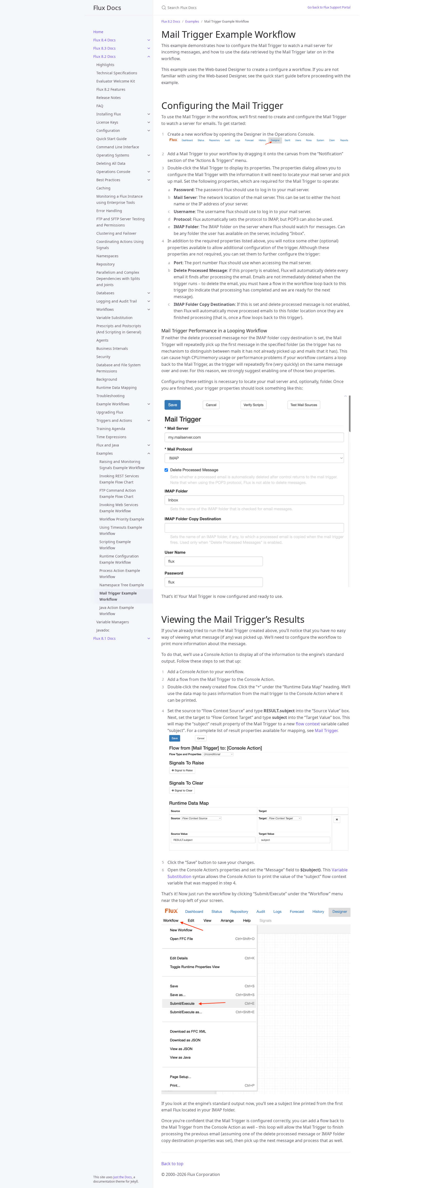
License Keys (107, 122)
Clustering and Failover (116, 233)
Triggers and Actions (114, 420)
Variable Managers (112, 621)
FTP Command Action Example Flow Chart (117, 493)
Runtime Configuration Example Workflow (119, 559)
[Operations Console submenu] (149, 172)
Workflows (105, 309)
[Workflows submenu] (149, 309)
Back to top (172, 1163)
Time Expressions (111, 436)
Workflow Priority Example (121, 519)
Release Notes (108, 97)
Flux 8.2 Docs (104, 56)
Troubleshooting (110, 395)
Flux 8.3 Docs (104, 48)
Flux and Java (107, 445)
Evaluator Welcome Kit (115, 81)
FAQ (99, 105)
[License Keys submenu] (149, 122)
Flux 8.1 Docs (104, 638)
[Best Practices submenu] (149, 180)
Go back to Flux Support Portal (329, 7)
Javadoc (102, 630)
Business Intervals (112, 348)
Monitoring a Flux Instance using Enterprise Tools (119, 199)
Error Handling (109, 210)
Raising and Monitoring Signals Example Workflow (121, 464)
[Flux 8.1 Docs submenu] (149, 638)
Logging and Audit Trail (116, 301)
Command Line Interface (117, 146)
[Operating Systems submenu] (149, 155)
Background (106, 379)
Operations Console (113, 171)
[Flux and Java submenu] (149, 445)
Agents (102, 340)
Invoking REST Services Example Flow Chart (119, 479)
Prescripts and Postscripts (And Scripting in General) (118, 328)
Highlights (105, 64)
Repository (105, 264)
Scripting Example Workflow (115, 544)
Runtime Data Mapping (116, 387)
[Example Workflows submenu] (149, 404)
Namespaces (107, 255)
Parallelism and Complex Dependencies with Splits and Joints (118, 278)
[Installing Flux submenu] (149, 114)
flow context (308, 724)
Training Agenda (110, 428)
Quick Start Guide (111, 138)
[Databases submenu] (149, 293)
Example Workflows (113, 403)
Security (103, 356)
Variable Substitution (114, 317)
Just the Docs (122, 1177)
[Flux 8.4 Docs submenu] (149, 40)
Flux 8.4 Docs (104, 40)
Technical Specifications (116, 72)
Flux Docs (107, 7)
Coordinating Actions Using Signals (120, 244)
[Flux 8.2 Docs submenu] (149, 56)
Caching (103, 188)
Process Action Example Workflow (119, 573)
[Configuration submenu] (149, 130)
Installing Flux (108, 114)
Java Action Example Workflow (116, 610)
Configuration (108, 130)
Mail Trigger (326, 730)
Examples (104, 453)
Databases (105, 292)
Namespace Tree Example (121, 584)
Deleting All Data (110, 163)
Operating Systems (112, 155)
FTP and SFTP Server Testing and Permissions (120, 221)
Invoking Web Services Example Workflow (118, 507)
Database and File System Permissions (118, 367)
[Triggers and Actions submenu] (149, 420)
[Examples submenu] (149, 453)
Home (98, 31)
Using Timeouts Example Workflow (120, 530)
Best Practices (108, 179)
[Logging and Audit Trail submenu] (149, 301)
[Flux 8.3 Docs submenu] (149, 48)
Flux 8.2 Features (110, 89)
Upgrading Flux (109, 412)
